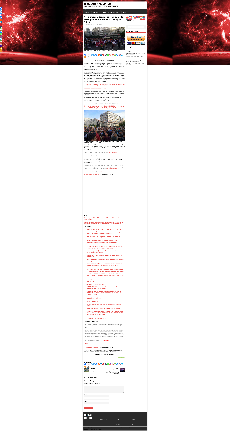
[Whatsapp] (108, 55)
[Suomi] (133, 19)
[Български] (133, 17)
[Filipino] (132, 19)
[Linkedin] (101, 55)
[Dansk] (130, 19)
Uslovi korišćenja (119, 417)
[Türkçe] (138, 16)
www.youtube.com (103, 419)
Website (85, 401)
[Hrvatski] (127, 17)
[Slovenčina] (142, 19)
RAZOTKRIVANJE (100, 10)
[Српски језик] (128, 17)
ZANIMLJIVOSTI (87, 12)
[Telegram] (94, 55)
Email (85, 397)
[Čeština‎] (128, 19)
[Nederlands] (136, 17)
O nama (117, 419)
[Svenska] (133, 16)
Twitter (133, 424)
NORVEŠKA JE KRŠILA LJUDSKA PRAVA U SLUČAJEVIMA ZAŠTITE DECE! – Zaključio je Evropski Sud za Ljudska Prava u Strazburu (105, 275)
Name (85, 394)
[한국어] (139, 19)
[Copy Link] (1, 48)
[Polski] (141, 17)
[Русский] (136, 16)
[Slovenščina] (130, 17)
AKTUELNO (92, 10)
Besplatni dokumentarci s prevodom (111, 12)
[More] (85, 57)
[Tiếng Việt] (144, 19)
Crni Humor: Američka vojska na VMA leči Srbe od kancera (103, 308)
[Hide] (0, 53)
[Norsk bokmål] (142, 17)
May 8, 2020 (100, 171)
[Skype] (122, 55)
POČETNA (86, 10)
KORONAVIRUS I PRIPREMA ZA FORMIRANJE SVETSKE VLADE (105, 229)
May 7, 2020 (100, 155)
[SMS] (115, 55)
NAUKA (113, 10)
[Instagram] (110, 55)
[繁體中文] (141, 16)
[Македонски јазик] (132, 17)
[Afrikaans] (127, 19)
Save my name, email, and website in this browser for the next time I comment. (100, 404)
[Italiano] (128, 16)
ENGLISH (124, 12)
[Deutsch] (132, 16)
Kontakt (117, 421)
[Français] (130, 16)
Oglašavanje (118, 424)
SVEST (108, 10)
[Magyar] (135, 17)
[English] (127, 16)
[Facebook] (1, 8)
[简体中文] (139, 16)
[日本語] (138, 19)
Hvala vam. (106, 340)
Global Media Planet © (97, 429)
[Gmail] (113, 55)
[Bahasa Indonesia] (135, 19)
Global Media (93, 24)
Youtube (133, 421)
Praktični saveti (96, 12)
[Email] (1, 41)
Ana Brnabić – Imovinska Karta (95, 284)
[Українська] (144, 17)
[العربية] (139, 17)
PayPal (87, 343)
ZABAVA (132, 10)
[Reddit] (99, 55)
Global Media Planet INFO (91, 174)
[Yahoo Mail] (1, 46)
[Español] (142, 16)
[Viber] (120, 55)
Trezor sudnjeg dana (92, 301)
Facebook (133, 417)
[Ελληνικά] (135, 16)
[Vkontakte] (96, 55)
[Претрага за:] (136, 27)
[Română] (138, 17)
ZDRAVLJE (119, 10)
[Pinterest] (103, 55)
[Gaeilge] (136, 19)
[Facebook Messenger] (117, 55)
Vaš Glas (144, 10)
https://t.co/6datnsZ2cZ (112, 152)
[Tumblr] (106, 55)
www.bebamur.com (103, 417)
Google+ (133, 419)
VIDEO (138, 10)
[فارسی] (141, 19)
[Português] (144, 16)
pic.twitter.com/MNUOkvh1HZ (113, 168)
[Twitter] (92, 55)
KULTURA (127, 10)
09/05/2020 (88, 24)
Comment (86, 385)
